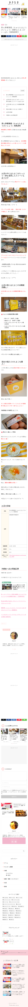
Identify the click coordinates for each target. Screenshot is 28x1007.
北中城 (5, 908)
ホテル (19, 904)
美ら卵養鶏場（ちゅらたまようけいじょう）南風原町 (15, 95)
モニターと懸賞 (8, 866)
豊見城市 (18, 917)
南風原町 (4, 623)
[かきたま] (14, 4)
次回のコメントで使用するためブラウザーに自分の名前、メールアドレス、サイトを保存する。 (14, 792)
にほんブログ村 (6, 934)
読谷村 (11, 917)
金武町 (12, 919)
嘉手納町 (19, 910)
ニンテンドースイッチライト (9, 904)
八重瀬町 (21, 906)
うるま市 (6, 897)
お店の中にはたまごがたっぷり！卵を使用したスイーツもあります (15, 100)
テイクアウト (9, 873)
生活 (5, 882)
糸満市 (5, 917)
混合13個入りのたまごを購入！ (14, 109)
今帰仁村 (15, 906)
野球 (5, 886)
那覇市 (6, 919)
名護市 (12, 910)
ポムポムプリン (7, 906)
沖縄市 (11, 915)
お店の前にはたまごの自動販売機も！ (15, 105)
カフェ (13, 897)
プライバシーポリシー (13, 1003)
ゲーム (6, 863)
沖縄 (2, 24)
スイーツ (19, 897)
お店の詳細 (9, 112)
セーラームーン (7, 899)
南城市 (18, 908)
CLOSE (22, 90)
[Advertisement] (14, 60)
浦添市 (18, 915)
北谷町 (12, 908)
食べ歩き (8, 875)
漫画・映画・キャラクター (11, 879)
